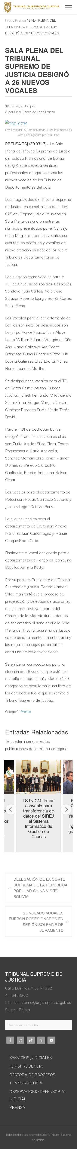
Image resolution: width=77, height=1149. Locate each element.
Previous (11, 809)
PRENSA (17, 1107)
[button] (68, 7)
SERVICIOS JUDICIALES (30, 1057)
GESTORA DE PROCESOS (32, 1074)
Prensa (26, 712)
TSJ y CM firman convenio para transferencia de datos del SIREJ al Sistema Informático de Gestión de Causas (38, 818)
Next (66, 809)
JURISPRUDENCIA (26, 1066)
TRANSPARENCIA (25, 1083)
